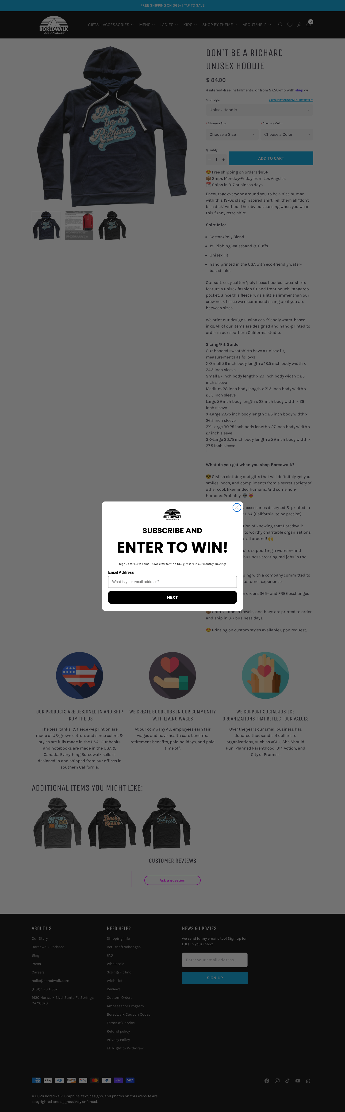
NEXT (172, 597)
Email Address (121, 572)
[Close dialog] (237, 507)
